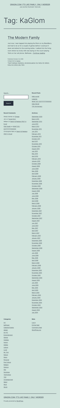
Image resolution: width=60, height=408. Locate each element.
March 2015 (35, 119)
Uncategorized (8, 379)
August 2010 (36, 149)
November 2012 (37, 129)
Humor (6, 342)
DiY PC (6, 332)
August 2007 (36, 220)
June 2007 (35, 225)
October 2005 (36, 275)
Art (5, 322)
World (5, 387)
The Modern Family (24, 37)
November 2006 (37, 243)
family (40, 63)
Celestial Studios (9, 327)
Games (18, 61)
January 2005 (36, 297)
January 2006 (36, 268)
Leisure (6, 347)
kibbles (6, 345)
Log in (34, 322)
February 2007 (36, 235)
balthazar (14, 63)
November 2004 (37, 302)
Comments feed (37, 327)
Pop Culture (7, 362)
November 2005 (37, 273)
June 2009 (35, 168)
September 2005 (37, 278)
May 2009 (35, 171)
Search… (6, 93)
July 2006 (35, 253)
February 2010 (36, 159)
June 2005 (35, 285)
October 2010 (36, 146)
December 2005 (37, 270)
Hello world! (35, 96)
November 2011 (36, 136)
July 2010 (35, 151)
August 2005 (36, 280)
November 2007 (37, 213)
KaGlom (47, 63)
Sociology (7, 372)
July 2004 (35, 312)
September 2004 (37, 307)
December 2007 (37, 211)
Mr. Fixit (6, 352)
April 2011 (35, 141)
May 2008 (35, 198)
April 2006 (35, 260)
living (9, 65)
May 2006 (35, 258)
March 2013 (35, 126)
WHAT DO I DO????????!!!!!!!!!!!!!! (41, 101)
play (19, 65)
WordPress (19, 401)
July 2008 (35, 193)
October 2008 (36, 186)
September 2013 (37, 121)
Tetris (22, 65)
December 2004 (37, 300)
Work (5, 384)
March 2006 (35, 263)
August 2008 (36, 191)
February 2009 (36, 176)
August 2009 (36, 166)
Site (5, 369)
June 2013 (35, 124)
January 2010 (36, 161)
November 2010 (37, 144)
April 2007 (35, 230)
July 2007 (35, 223)
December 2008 (37, 181)
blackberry (21, 63)
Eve (37, 63)
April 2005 (35, 290)
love (12, 65)
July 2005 (35, 283)
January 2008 (36, 208)
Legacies (34, 99)
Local (5, 350)
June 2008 (35, 196)
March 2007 (35, 233)
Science (6, 367)
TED (5, 377)
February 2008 (36, 206)
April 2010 (35, 156)
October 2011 (36, 139)
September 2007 (37, 218)
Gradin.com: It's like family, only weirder (30, 4)
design (6, 330)
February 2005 (36, 295)
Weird (5, 382)
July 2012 (35, 131)
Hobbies (6, 340)
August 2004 (36, 310)
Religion (6, 365)
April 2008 (35, 201)
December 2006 (37, 240)
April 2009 (35, 173)
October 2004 (36, 305)
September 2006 (37, 248)
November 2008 (37, 183)
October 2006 (36, 245)
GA (43, 63)
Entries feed (35, 325)
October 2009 (36, 163)
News (5, 357)
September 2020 (37, 116)
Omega (17, 116)
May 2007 (35, 228)
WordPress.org (36, 330)
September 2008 (37, 188)
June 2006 (35, 255)
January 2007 (36, 238)
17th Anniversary (37, 106)
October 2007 (36, 216)
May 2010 (35, 154)
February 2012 (36, 134)
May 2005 (35, 288)
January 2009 (36, 178)
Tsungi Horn (12, 119)
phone (16, 65)
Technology (7, 374)
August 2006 (36, 250)
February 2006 (36, 265)
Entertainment (8, 335)
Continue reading (39, 53)
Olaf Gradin (7, 126)
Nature (6, 355)
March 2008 (35, 203)
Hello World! (35, 104)
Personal (6, 360)
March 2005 (35, 292)
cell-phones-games (30, 63)
